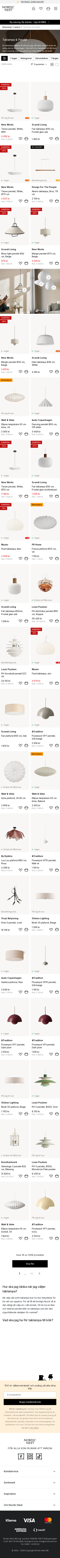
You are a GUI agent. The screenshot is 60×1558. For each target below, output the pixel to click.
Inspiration (10, 1493)
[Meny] (55, 8)
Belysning (6, 27)
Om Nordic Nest (13, 1505)
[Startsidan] (8, 8)
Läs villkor (34, 1428)
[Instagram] (30, 1455)
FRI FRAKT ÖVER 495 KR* (32, 2)
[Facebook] (21, 1455)
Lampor (16, 27)
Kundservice (11, 1471)
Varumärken (41, 58)
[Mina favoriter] (41, 8)
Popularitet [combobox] (39, 64)
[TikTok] (38, 1455)
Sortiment (9, 1482)
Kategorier (26, 58)
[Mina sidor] (33, 8)
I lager (13, 58)
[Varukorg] (48, 8)
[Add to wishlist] (20, 139)
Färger (55, 58)
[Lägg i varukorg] (26, 138)
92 (31, 1273)
